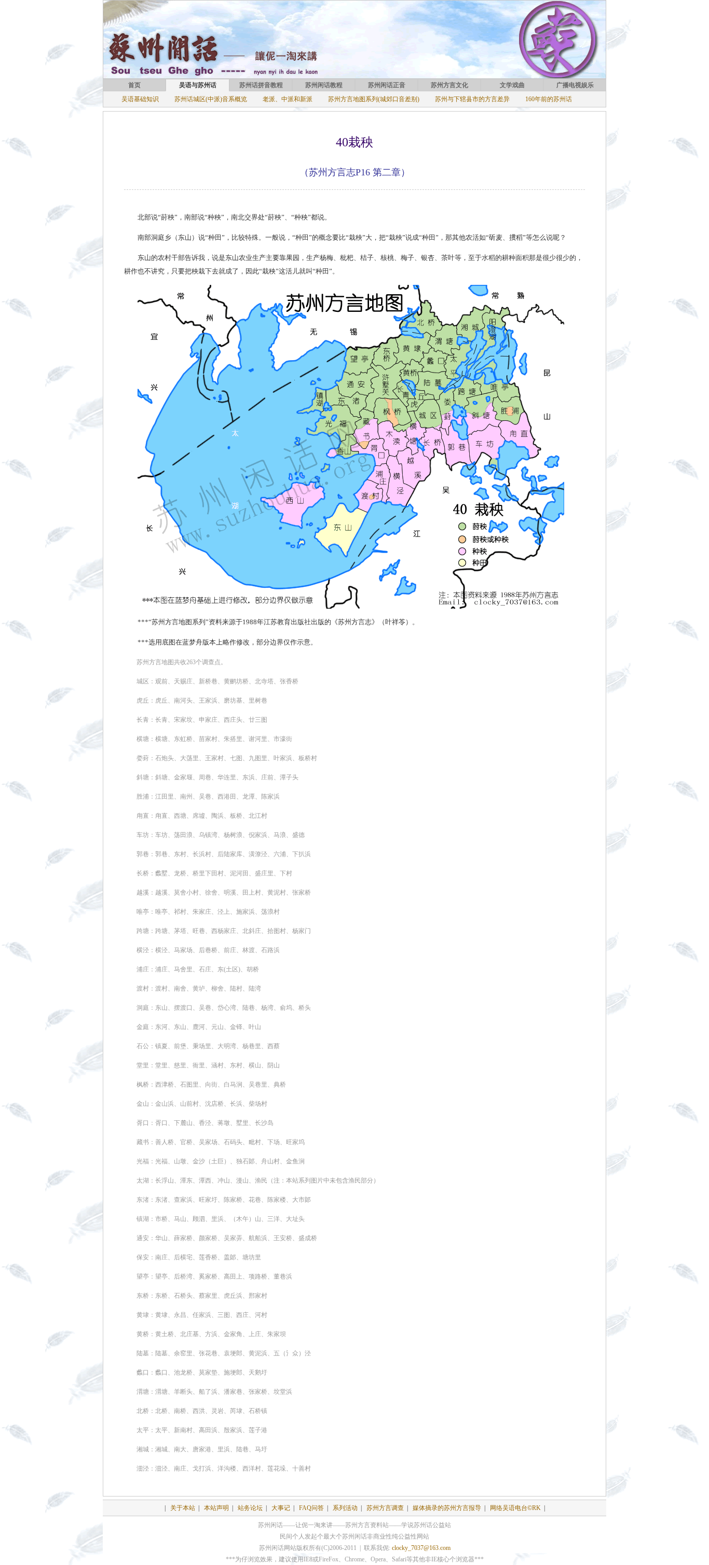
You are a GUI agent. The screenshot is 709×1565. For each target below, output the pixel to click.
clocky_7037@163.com (421, 1548)
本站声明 (216, 1508)
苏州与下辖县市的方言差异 (472, 99)
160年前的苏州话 (548, 99)
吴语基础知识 (140, 99)
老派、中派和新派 (287, 99)
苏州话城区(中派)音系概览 (210, 99)
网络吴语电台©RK (515, 1508)
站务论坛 (250, 1508)
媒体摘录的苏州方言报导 (447, 1508)
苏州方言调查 (385, 1508)
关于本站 (182, 1508)
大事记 (280, 1508)
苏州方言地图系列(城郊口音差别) (373, 99)
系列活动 (345, 1508)
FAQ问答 (311, 1508)
